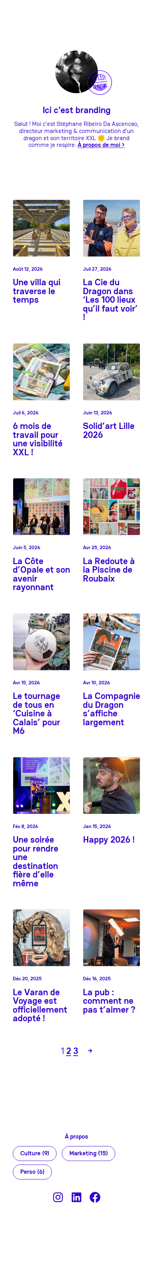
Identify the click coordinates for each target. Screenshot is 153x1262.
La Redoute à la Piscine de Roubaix (109, 570)
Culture (34, 1153)
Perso (32, 1172)
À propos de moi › (101, 145)
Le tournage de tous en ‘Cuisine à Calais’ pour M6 (36, 714)
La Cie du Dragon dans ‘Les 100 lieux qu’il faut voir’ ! (110, 300)
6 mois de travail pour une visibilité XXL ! (38, 439)
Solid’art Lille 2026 (108, 430)
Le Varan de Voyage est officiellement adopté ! (40, 1005)
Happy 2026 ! (109, 840)
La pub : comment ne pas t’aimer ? (109, 1001)
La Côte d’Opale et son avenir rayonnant (41, 574)
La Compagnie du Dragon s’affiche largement (111, 709)
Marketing (88, 1153)
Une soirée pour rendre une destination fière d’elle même (35, 862)
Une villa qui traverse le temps (36, 291)
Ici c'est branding (77, 110)
